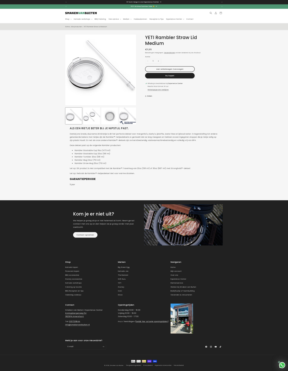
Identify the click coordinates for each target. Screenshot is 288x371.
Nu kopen (169, 75)
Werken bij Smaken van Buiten (183, 287)
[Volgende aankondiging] (221, 2)
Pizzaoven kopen (72, 271)
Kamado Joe (123, 271)
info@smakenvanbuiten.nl (77, 324)
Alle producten (76, 27)
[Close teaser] (279, 362)
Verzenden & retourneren (181, 295)
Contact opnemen (85, 235)
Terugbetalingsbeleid (133, 365)
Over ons (174, 275)
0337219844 (74, 321)
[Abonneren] (103, 346)
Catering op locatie (73, 287)
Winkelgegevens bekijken (158, 90)
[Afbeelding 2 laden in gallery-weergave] (91, 115)
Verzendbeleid (179, 365)
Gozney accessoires (73, 279)
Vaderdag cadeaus (73, 295)
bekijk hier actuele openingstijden (152, 321)
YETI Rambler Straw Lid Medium (95, 27)
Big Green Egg (124, 267)
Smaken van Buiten (116, 365)
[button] (68, 19)
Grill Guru (122, 279)
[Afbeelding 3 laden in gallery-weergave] (109, 115)
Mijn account (176, 271)
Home (67, 27)
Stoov (120, 295)
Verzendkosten (169, 53)
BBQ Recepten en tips (74, 291)
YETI (119, 283)
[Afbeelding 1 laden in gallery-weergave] (73, 115)
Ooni (120, 291)
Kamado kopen (71, 267)
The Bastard (123, 275)
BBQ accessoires (72, 275)
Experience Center (178, 279)
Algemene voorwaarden (163, 365)
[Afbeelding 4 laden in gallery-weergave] (127, 115)
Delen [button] (149, 96)
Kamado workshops (73, 283)
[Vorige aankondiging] (66, 2)
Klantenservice (177, 283)
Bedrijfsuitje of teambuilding (183, 291)
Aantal (147, 57)
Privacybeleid (148, 365)
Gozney (121, 287)
